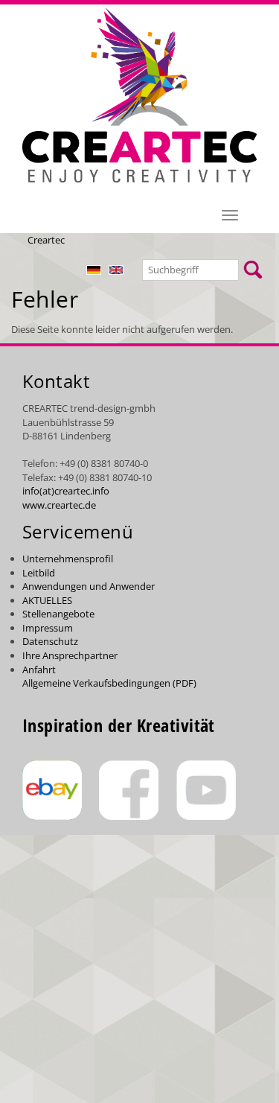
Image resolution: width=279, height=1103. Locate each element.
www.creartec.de (59, 505)
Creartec (46, 240)
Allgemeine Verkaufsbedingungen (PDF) (109, 683)
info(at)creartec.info (65, 491)
